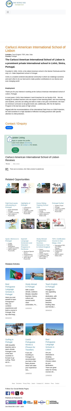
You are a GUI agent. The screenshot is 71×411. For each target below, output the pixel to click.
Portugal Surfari (58, 203)
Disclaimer (19, 383)
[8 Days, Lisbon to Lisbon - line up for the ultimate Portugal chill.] (57, 186)
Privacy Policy (26, 383)
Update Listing (15, 150)
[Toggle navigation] (7, 12)
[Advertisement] (35, 27)
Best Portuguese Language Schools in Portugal (10, 289)
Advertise (47, 383)
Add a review (16, 164)
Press (52, 383)
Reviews (8, 164)
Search (33, 383)
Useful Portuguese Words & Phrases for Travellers (30, 344)
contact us (26, 145)
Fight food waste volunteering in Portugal (11, 205)
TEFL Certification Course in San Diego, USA (58, 241)
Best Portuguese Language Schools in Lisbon (50, 344)
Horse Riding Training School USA (42, 205)
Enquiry (9, 127)
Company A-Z (40, 383)
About (13, 383)
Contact (57, 383)
